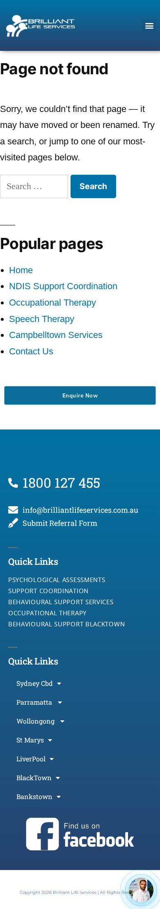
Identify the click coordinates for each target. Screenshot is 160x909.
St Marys (30, 739)
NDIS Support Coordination (63, 286)
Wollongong (36, 721)
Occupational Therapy (52, 302)
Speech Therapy (41, 319)
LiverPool (31, 758)
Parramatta (35, 702)
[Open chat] (141, 890)
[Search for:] (35, 186)
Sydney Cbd (34, 683)
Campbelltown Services (56, 335)
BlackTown (34, 777)
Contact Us (31, 351)
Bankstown (34, 796)
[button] (149, 25)
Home (21, 270)
